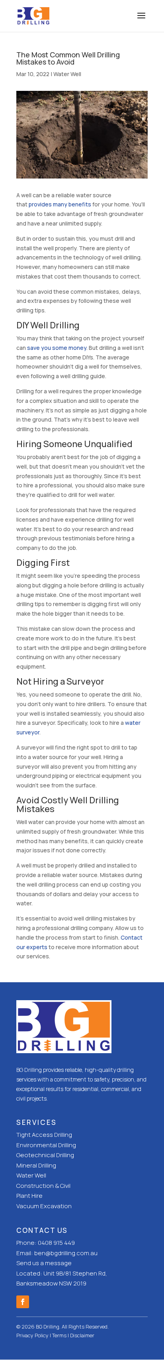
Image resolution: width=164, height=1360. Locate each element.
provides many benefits (60, 204)
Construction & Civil (43, 1185)
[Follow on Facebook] (22, 1301)
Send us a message (44, 1263)
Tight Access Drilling (44, 1134)
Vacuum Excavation (44, 1206)
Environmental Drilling (46, 1145)
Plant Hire (29, 1195)
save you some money (56, 347)
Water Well (67, 74)
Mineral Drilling (36, 1165)
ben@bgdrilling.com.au (66, 1253)
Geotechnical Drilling (45, 1155)
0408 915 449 (56, 1242)
